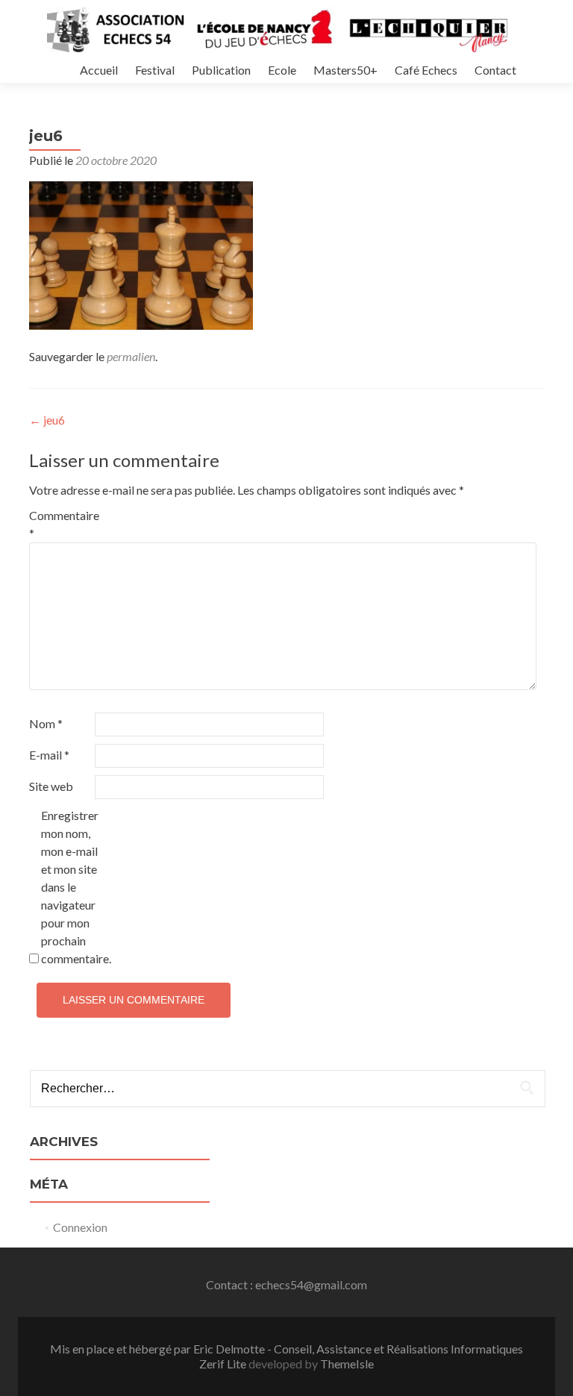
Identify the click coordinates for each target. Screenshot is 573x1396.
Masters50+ (345, 70)
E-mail (49, 755)
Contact (495, 70)
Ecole (282, 70)
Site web (51, 786)
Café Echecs (426, 70)
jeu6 (47, 420)
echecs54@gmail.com (311, 1284)
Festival (155, 70)
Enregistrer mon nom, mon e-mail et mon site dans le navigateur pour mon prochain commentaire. (72, 886)
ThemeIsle (347, 1363)
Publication (221, 70)
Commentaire (61, 524)
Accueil (99, 70)
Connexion (80, 1227)
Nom (46, 723)
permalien (131, 356)
